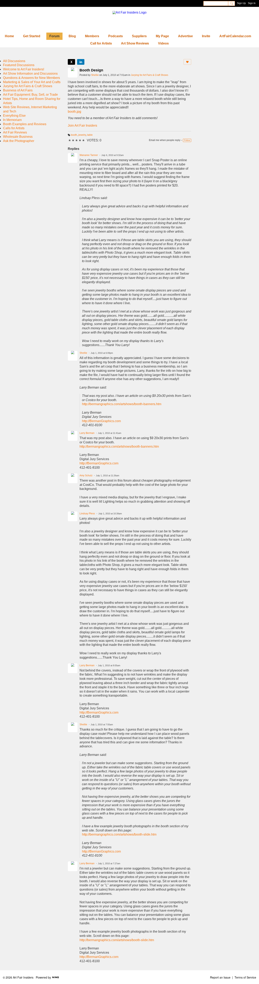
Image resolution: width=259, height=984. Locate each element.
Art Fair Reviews (15, 132)
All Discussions (14, 61)
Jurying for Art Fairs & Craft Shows (149, 75)
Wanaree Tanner (89, 155)
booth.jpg (74, 111)
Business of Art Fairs (18, 90)
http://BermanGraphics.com (101, 421)
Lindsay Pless (87, 513)
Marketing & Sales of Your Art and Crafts (32, 82)
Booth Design (91, 70)
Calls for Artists (13, 128)
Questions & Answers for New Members (31, 77)
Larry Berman (87, 433)
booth (74, 134)
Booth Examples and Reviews (24, 124)
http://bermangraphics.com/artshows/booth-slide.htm (119, 834)
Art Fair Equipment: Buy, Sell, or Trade (30, 94)
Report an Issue (220, 977)
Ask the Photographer (18, 141)
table (90, 134)
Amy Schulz (86, 475)
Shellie (95, 75)
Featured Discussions (18, 65)
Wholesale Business (18, 136)
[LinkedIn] (80, 62)
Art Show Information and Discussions (30, 73)
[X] (71, 62)
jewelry (82, 134)
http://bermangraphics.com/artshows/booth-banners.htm (121, 404)
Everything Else (14, 115)
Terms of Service (245, 977)
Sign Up (241, 3)
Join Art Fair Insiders (82, 125)
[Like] (187, 62)
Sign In (252, 3)
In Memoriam (12, 120)
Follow (187, 140)
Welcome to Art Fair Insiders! (23, 69)
